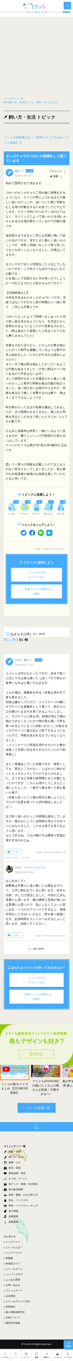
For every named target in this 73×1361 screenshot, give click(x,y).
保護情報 (13, 1216)
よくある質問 (13, 1279)
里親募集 (13, 1221)
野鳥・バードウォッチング (23, 1205)
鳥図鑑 (9, 1258)
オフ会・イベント (18, 1178)
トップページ (13, 1241)
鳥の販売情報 (16, 1189)
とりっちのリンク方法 (18, 1301)
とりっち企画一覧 (38, 1108)
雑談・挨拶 (15, 1151)
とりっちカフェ (14, 1268)
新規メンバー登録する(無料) (38, 591)
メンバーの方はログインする (36, 575)
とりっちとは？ (14, 1247)
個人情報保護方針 (15, 1312)
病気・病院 (15, 1167)
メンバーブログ (14, 1274)
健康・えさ (15, 1162)
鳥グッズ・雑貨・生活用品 (23, 1184)
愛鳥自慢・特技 (17, 1173)
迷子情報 (13, 1211)
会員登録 (10, 1295)
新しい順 (10, 639)
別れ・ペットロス (18, 1200)
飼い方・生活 (16, 1157)
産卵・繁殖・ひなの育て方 (23, 1194)
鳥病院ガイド (13, 1263)
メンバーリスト (14, 1252)
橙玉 (17, 170)
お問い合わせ (13, 1285)
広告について (13, 1317)
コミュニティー (14, 1290)
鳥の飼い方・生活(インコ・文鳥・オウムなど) (31, 102)
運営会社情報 (13, 1322)
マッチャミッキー (33, 867)
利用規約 (10, 1306)
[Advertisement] (36, 54)
